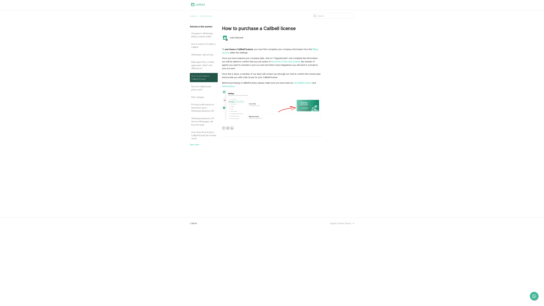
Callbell (193, 16)
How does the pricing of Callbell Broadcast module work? (203, 135)
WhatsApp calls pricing (202, 54)
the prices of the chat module (285, 61)
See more (194, 144)
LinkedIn (232, 128)
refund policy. (228, 86)
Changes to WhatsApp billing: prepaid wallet (202, 35)
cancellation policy (302, 82)
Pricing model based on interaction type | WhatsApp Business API (202, 107)
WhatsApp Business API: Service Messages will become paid (203, 121)
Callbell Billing (206, 16)
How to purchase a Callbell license (200, 77)
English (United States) (341, 223)
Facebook (224, 128)
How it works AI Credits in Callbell (203, 46)
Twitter (228, 128)
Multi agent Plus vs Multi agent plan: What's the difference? (202, 65)
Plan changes (197, 97)
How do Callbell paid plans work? (201, 88)
